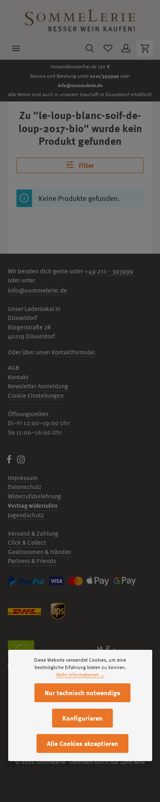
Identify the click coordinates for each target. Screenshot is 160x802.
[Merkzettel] (108, 48)
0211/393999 (104, 76)
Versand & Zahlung (33, 533)
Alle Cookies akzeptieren (82, 743)
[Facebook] (10, 461)
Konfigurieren (82, 718)
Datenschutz (24, 486)
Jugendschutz (26, 514)
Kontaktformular (73, 352)
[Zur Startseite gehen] (80, 18)
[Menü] (16, 48)
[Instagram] (20, 461)
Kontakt (18, 377)
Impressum (22, 477)
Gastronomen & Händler (39, 551)
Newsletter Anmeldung (38, 386)
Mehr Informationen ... (80, 675)
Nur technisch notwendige (82, 692)
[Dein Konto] (126, 48)
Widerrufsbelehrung (34, 496)
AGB (13, 367)
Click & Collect (27, 542)
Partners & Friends (32, 560)
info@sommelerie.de (80, 85)
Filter (85, 165)
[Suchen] (90, 48)
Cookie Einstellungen (36, 395)
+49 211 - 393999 (109, 271)
